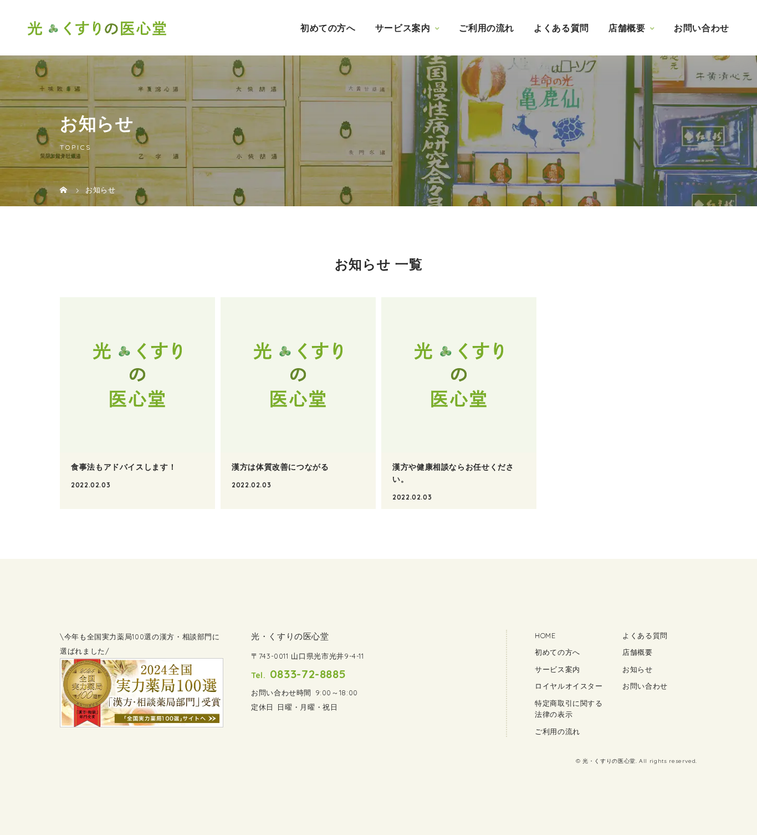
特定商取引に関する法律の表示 (569, 709)
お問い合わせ (701, 27)
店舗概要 (627, 27)
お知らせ (637, 669)
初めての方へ (328, 27)
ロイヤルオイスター (569, 685)
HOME (545, 635)
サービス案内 (403, 27)
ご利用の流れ (486, 27)
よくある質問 (561, 27)
